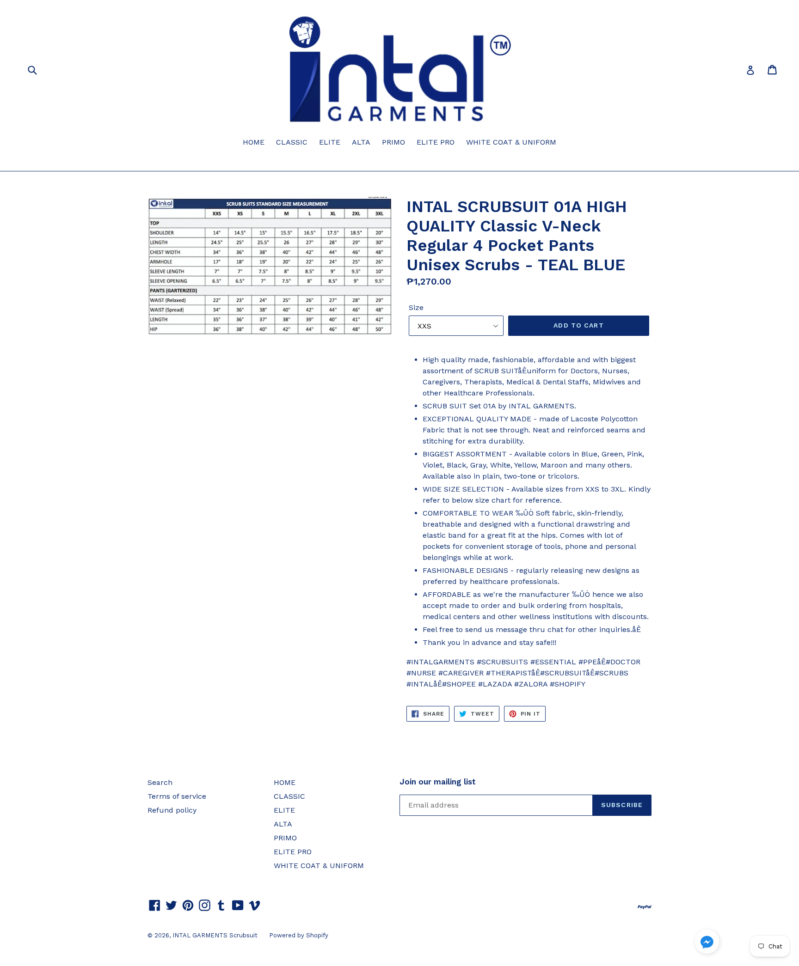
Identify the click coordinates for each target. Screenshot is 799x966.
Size (416, 307)
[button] (707, 943)
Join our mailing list (438, 781)
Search (160, 782)
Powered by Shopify (298, 935)
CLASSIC (291, 142)
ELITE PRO (436, 142)
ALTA (361, 142)
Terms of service (177, 796)
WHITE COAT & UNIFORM (511, 142)
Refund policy (172, 810)
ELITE (329, 142)
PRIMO (393, 142)
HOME (253, 142)
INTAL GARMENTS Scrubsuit (215, 935)
